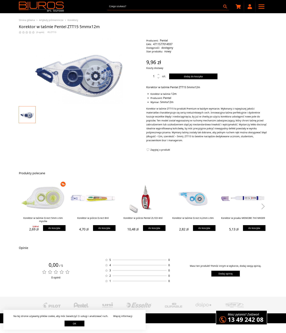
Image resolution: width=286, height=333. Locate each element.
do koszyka (54, 228)
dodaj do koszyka (193, 76)
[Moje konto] (250, 6)
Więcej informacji (122, 316)
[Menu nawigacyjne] (261, 6)
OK (74, 323)
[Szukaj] (225, 6)
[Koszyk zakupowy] (238, 6)
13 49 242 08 (245, 319)
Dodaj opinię (225, 273)
